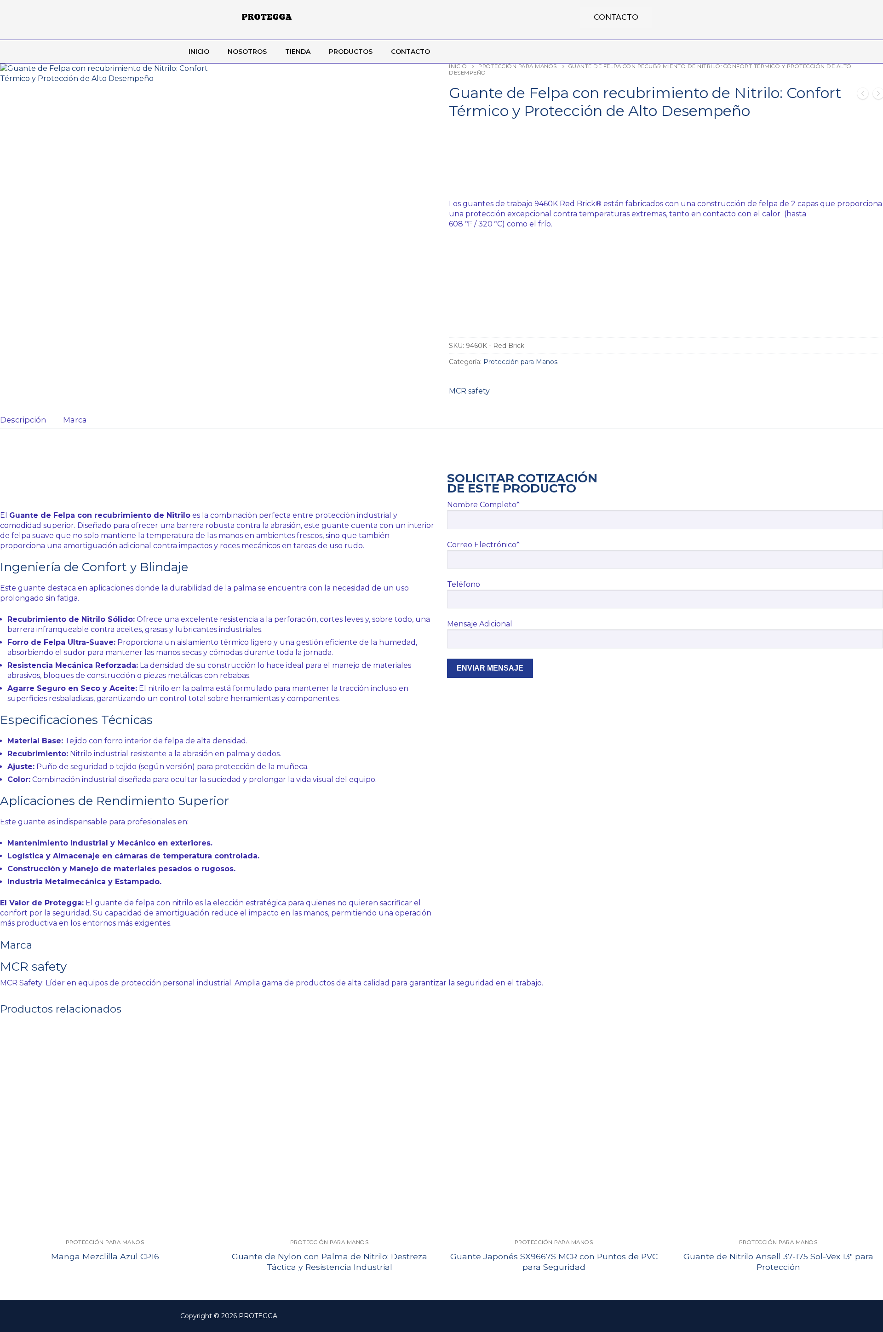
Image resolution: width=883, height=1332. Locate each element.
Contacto (410, 51)
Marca (75, 419)
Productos (351, 51)
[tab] (23, 420)
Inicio (199, 51)
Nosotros (247, 51)
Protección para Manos (517, 66)
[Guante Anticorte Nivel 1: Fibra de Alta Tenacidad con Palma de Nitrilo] (862, 95)
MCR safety (469, 391)
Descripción (23, 419)
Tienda (297, 51)
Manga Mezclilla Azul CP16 (105, 1256)
